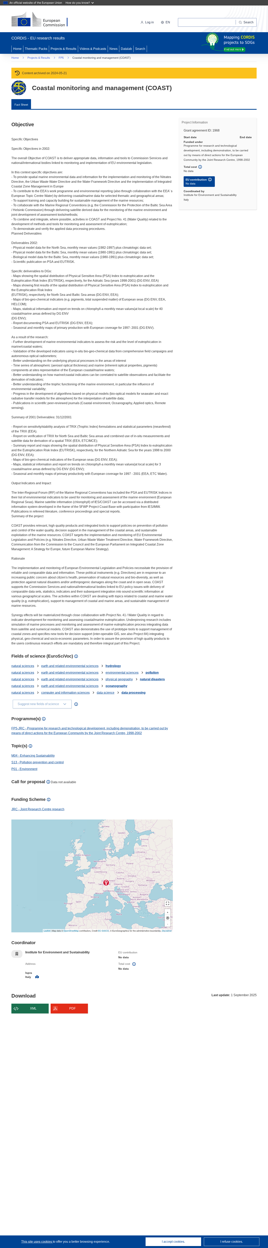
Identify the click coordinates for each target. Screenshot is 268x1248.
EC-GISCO (103, 930)
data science (105, 692)
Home (17, 48)
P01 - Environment (24, 769)
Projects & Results (63, 48)
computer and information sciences (65, 692)
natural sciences (22, 666)
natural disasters (152, 679)
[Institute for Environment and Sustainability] (106, 883)
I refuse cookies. (231, 1241)
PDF (72, 1008)
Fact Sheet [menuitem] (21, 104)
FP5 (61, 57)
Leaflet (47, 930)
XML (33, 1008)
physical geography (119, 679)
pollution (152, 672)
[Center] (167, 918)
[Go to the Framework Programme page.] (18, 87)
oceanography (116, 686)
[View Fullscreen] (167, 903)
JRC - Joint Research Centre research (37, 809)
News (113, 48)
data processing (133, 692)
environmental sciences (122, 672)
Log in (149, 22)
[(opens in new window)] (43, 19)
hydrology (113, 666)
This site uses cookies (37, 1241)
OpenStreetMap (71, 930)
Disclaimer (167, 930)
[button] (165, 22)
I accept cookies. (173, 1241)
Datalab (126, 48)
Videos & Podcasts (93, 48)
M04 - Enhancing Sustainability (33, 755)
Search (140, 48)
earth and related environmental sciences (69, 666)
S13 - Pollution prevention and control (37, 762)
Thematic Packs (36, 48)
